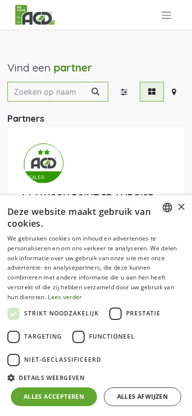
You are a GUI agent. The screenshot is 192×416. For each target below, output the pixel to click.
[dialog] (96, 305)
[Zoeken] (95, 91)
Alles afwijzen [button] (142, 396)
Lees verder (65, 297)
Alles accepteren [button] (54, 396)
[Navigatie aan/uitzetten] (166, 15)
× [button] (181, 207)
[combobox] (167, 207)
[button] (96, 377)
